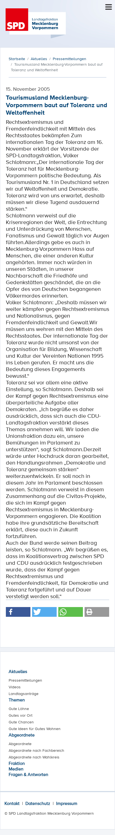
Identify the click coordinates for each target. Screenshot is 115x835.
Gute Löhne (19, 708)
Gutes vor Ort (20, 715)
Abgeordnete (22, 735)
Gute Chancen (21, 722)
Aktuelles (18, 671)
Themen (17, 700)
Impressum (66, 803)
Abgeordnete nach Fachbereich (36, 750)
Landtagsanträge (24, 693)
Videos (15, 687)
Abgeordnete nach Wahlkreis (34, 757)
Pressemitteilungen (25, 680)
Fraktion (17, 763)
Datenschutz (37, 803)
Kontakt (12, 803)
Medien (16, 769)
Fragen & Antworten (28, 774)
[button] (18, 612)
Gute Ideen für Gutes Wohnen (35, 728)
